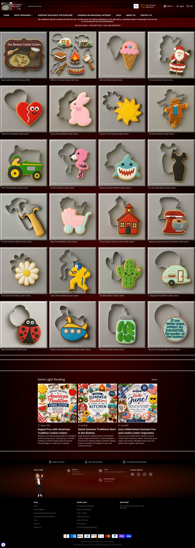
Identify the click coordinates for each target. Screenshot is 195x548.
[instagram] (144, 474)
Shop (36, 502)
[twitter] (138, 474)
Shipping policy (105, 544)
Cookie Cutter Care (83, 516)
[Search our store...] (136, 6)
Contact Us (37, 527)
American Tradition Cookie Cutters (94, 541)
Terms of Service (82, 520)
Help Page (123, 508)
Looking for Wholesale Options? (44, 516)
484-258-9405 (108, 481)
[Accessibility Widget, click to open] (3, 544)
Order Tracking (82, 513)
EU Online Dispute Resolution (87, 527)
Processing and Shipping (85, 506)
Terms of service (95, 544)
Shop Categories (39, 509)
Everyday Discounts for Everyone (45, 513)
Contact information (116, 544)
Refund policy (77, 544)
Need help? (124, 502)
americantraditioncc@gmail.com (115, 472)
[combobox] (82, 6)
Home (36, 506)
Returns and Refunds (84, 509)
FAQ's (35, 520)
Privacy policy (85, 544)
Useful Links (82, 502)
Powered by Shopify (109, 541)
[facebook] (132, 474)
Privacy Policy (81, 524)
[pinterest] (150, 474)
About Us (37, 524)
